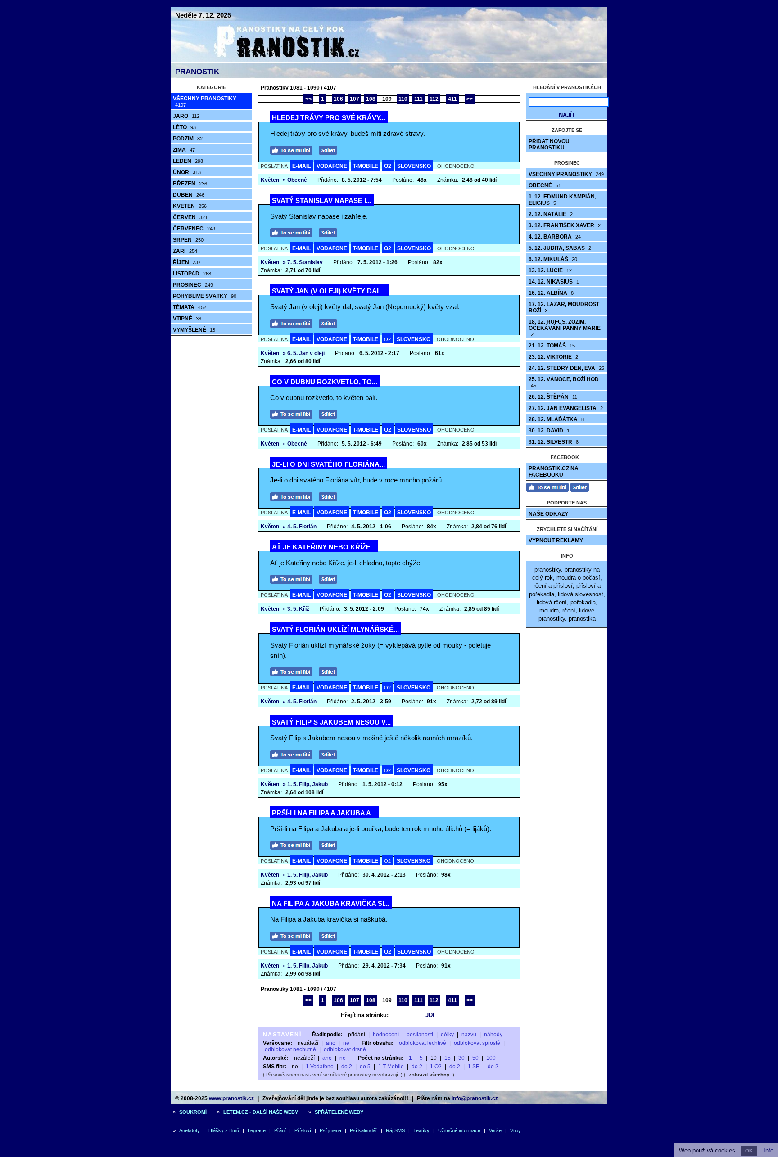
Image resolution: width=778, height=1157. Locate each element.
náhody (493, 1034)
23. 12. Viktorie (553, 357)
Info (768, 1150)
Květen (190, 206)
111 (418, 99)
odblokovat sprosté (477, 1043)
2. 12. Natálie (551, 214)
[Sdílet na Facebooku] (330, 149)
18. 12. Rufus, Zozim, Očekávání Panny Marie (565, 328)
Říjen (187, 262)
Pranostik (197, 72)
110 (402, 99)
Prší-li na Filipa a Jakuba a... (324, 813)
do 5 (365, 1066)
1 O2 (436, 1066)
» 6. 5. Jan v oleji (304, 353)
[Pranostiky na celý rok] (276, 59)
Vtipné (187, 318)
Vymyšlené (194, 330)
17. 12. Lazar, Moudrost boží (564, 307)
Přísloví (302, 1130)
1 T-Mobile (391, 1066)
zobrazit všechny (429, 1074)
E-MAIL (301, 166)
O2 (387, 166)
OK (749, 1150)
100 (491, 1058)
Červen (190, 217)
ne (346, 1043)
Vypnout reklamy (556, 540)
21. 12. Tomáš (552, 345)
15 (447, 1058)
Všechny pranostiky (204, 101)
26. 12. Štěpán (553, 397)
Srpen (188, 240)
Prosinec (193, 285)
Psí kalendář (363, 1130)
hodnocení (386, 1034)
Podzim (188, 138)
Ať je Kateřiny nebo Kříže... (324, 547)
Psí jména (330, 1130)
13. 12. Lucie (550, 270)
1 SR (474, 1066)
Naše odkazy (548, 514)
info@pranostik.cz (475, 1098)
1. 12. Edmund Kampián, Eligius (562, 200)
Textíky (421, 1130)
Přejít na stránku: (365, 1015)
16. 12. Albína (551, 293)
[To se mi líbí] (293, 149)
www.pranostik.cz (231, 1098)
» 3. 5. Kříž (296, 609)
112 (434, 99)
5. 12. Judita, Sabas (560, 248)
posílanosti (420, 1034)
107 (354, 99)
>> (469, 99)
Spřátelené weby (339, 1112)
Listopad (192, 273)
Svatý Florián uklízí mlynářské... (335, 629)
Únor (187, 172)
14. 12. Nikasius (554, 282)
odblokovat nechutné (290, 1049)
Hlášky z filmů (223, 1130)
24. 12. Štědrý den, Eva (566, 368)
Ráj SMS (395, 1130)
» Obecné (295, 180)
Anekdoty (189, 1130)
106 (338, 99)
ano (330, 1043)
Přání (280, 1130)
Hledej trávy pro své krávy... (328, 118)
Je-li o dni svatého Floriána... (328, 464)
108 (370, 99)
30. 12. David (549, 431)
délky (447, 1034)
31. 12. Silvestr (554, 442)
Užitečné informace (459, 1130)
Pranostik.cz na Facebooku (554, 471)
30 (461, 1058)
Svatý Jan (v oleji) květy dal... (329, 291)
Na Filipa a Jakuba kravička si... (330, 903)
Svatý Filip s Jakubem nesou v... (331, 722)
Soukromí (193, 1112)
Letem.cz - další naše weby (260, 1112)
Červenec (194, 228)
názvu (468, 1034)
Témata (189, 307)
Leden (188, 161)
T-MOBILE (365, 166)
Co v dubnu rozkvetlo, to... (324, 382)
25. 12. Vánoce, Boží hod (564, 382)
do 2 (346, 1066)
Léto (184, 127)
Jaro (186, 116)
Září (185, 251)
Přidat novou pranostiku (549, 144)
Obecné (545, 185)
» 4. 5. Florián (300, 526)
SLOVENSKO (414, 166)
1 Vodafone (320, 1066)
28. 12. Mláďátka (556, 419)
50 (475, 1058)
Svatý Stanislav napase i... (321, 200)
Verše (495, 1130)
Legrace (257, 1130)
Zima (184, 150)
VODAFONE (332, 166)
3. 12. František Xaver (565, 225)
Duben (188, 195)
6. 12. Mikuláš (553, 259)
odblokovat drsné (345, 1049)
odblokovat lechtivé (422, 1043)
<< (308, 99)
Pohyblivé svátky (204, 296)
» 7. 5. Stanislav (303, 262)
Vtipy (515, 1130)
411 (452, 99)
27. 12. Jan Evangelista (566, 408)
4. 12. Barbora (555, 237)
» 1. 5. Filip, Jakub (305, 784)
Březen (190, 183)
